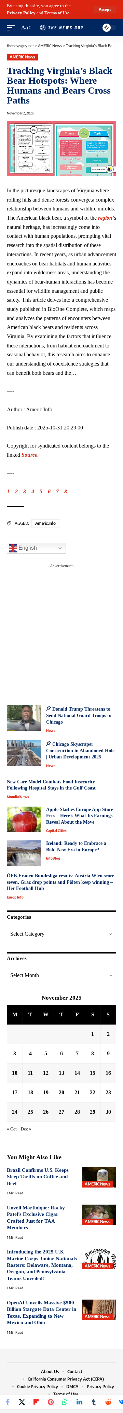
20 (61, 1092)
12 (46, 1073)
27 (61, 1112)
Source (29, 455)
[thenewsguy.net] (61, 28)
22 (92, 1092)
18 (30, 1092)
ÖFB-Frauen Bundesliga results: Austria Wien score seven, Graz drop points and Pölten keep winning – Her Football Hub (60, 882)
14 (77, 1073)
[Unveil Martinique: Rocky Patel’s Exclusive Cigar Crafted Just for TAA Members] (99, 1215)
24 (14, 1112)
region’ (106, 218)
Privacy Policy (21, 13)
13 (61, 1073)
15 (92, 1073)
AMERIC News (22, 56)
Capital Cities (56, 830)
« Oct (12, 1129)
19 (46, 1092)
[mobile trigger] (12, 27)
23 (108, 1092)
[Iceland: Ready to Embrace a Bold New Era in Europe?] (24, 853)
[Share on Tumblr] (93, 1402)
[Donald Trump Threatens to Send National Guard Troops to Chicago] (24, 718)
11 (30, 1073)
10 (14, 1073)
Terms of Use (56, 13)
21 (77, 1092)
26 (46, 1112)
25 (30, 1112)
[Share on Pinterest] (50, 1402)
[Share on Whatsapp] (65, 1402)
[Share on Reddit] (108, 1402)
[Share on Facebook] (7, 1402)
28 (77, 1112)
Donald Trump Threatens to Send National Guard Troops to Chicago (78, 715)
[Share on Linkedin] (79, 1402)
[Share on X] (22, 1402)
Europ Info (15, 897)
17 (14, 1092)
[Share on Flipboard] (36, 1402)
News (50, 730)
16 (108, 1073)
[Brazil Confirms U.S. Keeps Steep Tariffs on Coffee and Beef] (99, 1177)
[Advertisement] (61, 632)
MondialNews (18, 797)
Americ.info (45, 523)
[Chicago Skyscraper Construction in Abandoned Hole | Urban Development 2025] (24, 753)
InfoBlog (53, 858)
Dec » (26, 1129)
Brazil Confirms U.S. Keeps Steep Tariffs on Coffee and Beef (38, 1176)
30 (108, 1112)
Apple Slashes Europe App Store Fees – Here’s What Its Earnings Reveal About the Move (79, 816)
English (27, 548)
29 (92, 1112)
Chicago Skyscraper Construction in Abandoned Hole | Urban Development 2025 (80, 750)
